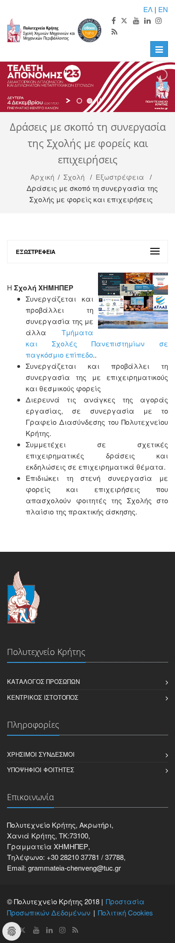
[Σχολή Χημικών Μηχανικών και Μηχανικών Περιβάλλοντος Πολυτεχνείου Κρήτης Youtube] (136, 21)
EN (163, 9)
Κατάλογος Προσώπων (43, 681)
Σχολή (73, 177)
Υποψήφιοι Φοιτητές (40, 769)
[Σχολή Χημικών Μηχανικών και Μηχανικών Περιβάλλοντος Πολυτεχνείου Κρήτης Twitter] (124, 21)
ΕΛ (148, 9)
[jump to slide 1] (79, 101)
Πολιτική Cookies (125, 912)
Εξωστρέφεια (120, 177)
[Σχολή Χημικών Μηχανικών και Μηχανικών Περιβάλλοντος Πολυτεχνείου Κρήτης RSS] (115, 32)
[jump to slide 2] (89, 101)
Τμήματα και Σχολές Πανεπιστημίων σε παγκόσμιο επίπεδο (97, 343)
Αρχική (42, 177)
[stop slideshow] (99, 101)
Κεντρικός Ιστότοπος (42, 697)
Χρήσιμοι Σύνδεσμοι (41, 754)
